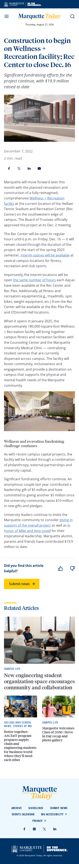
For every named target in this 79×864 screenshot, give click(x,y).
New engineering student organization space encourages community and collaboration (39, 681)
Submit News (59, 808)
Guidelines (35, 808)
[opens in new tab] (22, 4)
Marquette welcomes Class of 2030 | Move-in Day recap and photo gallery (58, 734)
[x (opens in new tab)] (45, 828)
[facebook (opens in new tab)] (24, 828)
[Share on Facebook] (9, 168)
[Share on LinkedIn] (29, 168)
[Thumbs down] (72, 568)
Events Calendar (23, 814)
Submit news (19, 584)
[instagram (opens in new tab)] (34, 828)
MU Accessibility (52, 814)
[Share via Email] (39, 168)
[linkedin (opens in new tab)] (55, 828)
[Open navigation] (6, 16)
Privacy (37, 821)
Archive (16, 808)
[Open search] (72, 16)
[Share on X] (19, 168)
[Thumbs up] (60, 568)
